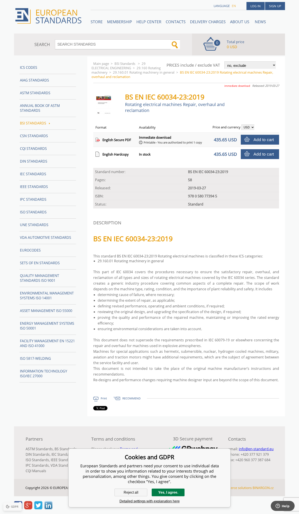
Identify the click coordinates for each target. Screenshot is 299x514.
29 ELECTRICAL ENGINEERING (118, 65)
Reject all (131, 492)
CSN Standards (34, 135)
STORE (97, 21)
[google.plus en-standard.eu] (28, 508)
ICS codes (28, 67)
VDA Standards (63, 465)
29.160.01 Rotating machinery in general (143, 72)
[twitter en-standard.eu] (38, 508)
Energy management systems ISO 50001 (47, 326)
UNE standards (34, 224)
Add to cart (263, 139)
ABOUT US (240, 21)
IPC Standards (33, 199)
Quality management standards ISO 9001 (39, 278)
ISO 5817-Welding (35, 358)
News (260, 21)
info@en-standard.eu (256, 449)
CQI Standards (33, 148)
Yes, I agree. (168, 492)
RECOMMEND (131, 398)
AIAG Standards (34, 80)
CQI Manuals (36, 470)
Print (104, 398)
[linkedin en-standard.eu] (48, 508)
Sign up (275, 6)
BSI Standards (125, 63)
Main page (101, 63)
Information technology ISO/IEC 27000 (43, 373)
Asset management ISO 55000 (46, 310)
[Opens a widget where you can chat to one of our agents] (283, 506)
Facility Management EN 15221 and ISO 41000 (47, 343)
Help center (148, 21)
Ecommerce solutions (235, 488)
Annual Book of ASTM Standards (40, 108)
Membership (119, 21)
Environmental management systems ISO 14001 (47, 295)
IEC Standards (33, 174)
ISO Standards (33, 212)
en (234, 6)
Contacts (176, 21)
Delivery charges (208, 21)
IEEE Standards (34, 186)
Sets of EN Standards (40, 263)
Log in (255, 6)
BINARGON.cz (263, 488)
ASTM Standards (35, 92)
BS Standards (66, 449)
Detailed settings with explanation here (150, 501)
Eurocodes (30, 250)
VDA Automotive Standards (45, 237)
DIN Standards (33, 161)
